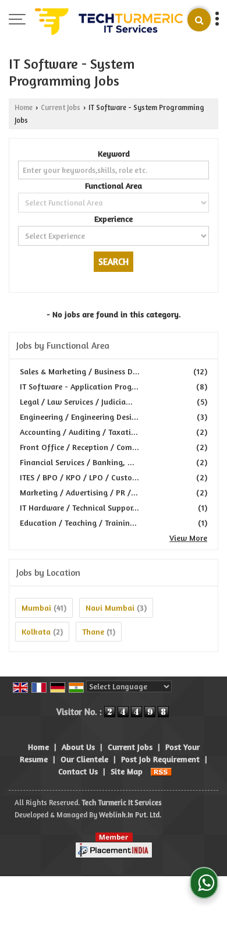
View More (188, 538)
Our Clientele (84, 759)
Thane (93, 631)
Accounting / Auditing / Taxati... (79, 432)
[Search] (199, 19)
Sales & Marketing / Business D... (80, 371)
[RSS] (161, 771)
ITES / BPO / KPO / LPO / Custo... (79, 477)
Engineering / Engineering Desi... (79, 417)
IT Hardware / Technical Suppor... (79, 507)
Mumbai (36, 607)
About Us (78, 747)
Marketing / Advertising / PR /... (79, 492)
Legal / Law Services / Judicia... (76, 401)
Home (24, 107)
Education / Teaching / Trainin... (78, 522)
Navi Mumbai (110, 607)
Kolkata (36, 631)
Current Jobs (60, 107)
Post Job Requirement (160, 759)
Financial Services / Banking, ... (77, 462)
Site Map (127, 771)
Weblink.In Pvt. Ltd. (130, 814)
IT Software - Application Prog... (79, 386)
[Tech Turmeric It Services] (109, 20)
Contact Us (78, 771)
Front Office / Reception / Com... (79, 447)
